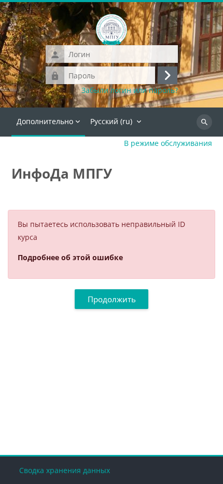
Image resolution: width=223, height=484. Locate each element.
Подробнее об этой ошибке (70, 257)
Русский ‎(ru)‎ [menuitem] (111, 121)
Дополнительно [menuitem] (45, 121)
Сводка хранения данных (64, 470)
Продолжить (112, 299)
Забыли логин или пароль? (129, 90)
